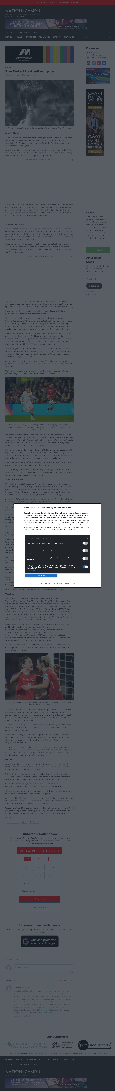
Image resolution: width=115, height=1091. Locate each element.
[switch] (85, 543)
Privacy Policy (70, 583)
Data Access (57, 583)
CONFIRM (41, 575)
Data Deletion (45, 583)
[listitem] (57, 538)
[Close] (96, 508)
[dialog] (57, 545)
